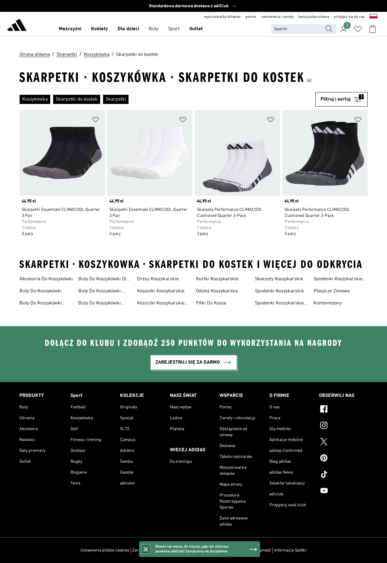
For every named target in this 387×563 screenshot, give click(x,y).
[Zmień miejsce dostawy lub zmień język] (373, 17)
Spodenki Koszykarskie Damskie (279, 304)
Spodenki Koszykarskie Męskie (338, 280)
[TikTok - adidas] (343, 475)
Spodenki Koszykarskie (279, 291)
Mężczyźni (70, 29)
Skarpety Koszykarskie (279, 279)
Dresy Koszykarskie (158, 279)
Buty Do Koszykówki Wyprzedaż (99, 304)
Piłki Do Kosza (211, 303)
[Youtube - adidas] (343, 491)
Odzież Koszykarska (217, 291)
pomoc (251, 17)
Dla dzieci (128, 29)
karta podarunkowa (313, 17)
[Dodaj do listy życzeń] (95, 121)
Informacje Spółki (290, 550)
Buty (153, 29)
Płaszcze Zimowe (332, 291)
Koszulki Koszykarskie (160, 291)
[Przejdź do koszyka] (372, 29)
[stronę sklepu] (17, 26)
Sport (174, 29)
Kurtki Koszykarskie (217, 279)
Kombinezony (328, 303)
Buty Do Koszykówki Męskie (99, 292)
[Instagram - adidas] (343, 426)
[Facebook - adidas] (343, 410)
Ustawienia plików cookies (104, 550)
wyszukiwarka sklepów (222, 17)
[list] (167, 99)
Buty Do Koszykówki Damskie (40, 304)
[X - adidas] (343, 442)
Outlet (196, 29)
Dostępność (260, 550)
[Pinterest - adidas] (343, 459)
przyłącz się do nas (349, 17)
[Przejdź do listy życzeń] (358, 29)
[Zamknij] (145, 549)
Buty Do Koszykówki (40, 291)
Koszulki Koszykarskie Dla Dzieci (160, 304)
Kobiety (99, 29)
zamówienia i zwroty (277, 17)
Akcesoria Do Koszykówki (46, 279)
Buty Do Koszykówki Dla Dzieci (103, 280)
